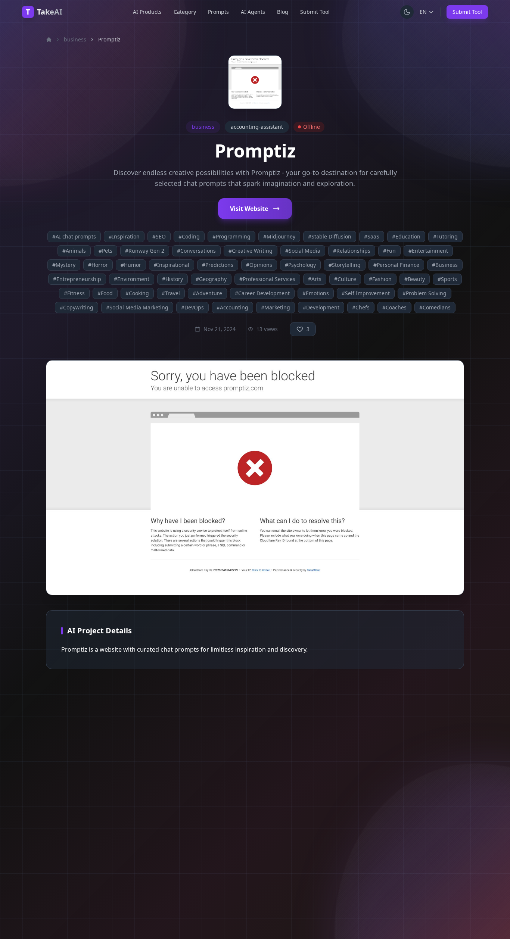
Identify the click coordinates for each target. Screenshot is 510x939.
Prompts (218, 11)
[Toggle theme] (407, 12)
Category (185, 11)
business (75, 39)
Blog (282, 11)
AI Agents (253, 11)
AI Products (147, 11)
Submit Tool (315, 11)
